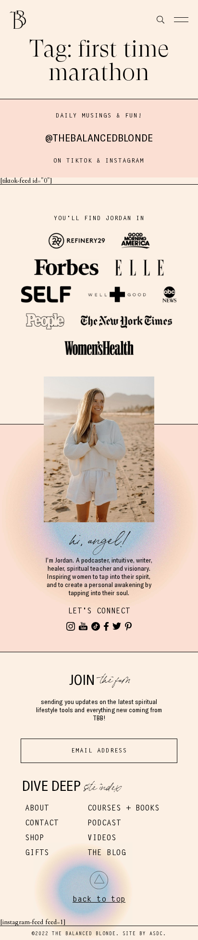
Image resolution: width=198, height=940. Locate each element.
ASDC (156, 933)
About (37, 808)
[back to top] (99, 880)
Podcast (104, 823)
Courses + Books (123, 808)
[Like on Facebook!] (106, 626)
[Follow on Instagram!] (70, 626)
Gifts (37, 852)
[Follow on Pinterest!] (128, 626)
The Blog (106, 852)
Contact (42, 823)
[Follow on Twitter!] (116, 626)
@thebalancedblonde (99, 137)
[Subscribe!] (83, 626)
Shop (34, 838)
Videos (101, 838)
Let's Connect (99, 611)
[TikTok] (95, 626)
